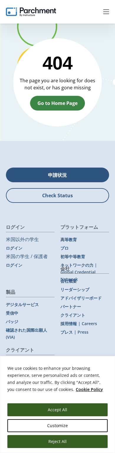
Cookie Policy (89, 389)
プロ (64, 248)
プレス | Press (74, 332)
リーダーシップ (74, 289)
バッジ (12, 321)
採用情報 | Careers (78, 323)
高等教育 (68, 239)
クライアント (72, 315)
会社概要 (68, 281)
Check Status (57, 195)
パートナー (70, 306)
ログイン (14, 248)
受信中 (12, 313)
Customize (57, 425)
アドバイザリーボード (81, 298)
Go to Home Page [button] (57, 103)
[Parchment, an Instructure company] (31, 11)
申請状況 (57, 175)
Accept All (57, 409)
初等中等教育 (72, 256)
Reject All (57, 441)
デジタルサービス (22, 304)
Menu (106, 12)
